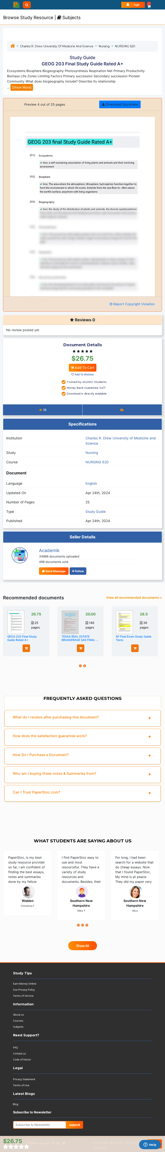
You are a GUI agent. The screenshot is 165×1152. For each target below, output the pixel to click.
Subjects (18, 1026)
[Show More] (22, 87)
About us (18, 1014)
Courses (18, 1020)
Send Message (55, 571)
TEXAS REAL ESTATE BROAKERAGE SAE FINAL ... (80, 638)
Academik (49, 550)
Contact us (19, 1053)
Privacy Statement (24, 1079)
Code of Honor (22, 1059)
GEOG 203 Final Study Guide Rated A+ (22, 638)
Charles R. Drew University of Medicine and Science (56, 46)
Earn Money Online (24, 983)
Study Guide (96, 512)
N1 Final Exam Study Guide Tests (133, 638)
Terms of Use (21, 1085)
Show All (82, 946)
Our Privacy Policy (24, 989)
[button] (149, 4)
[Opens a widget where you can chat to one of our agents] (150, 1145)
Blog (15, 1104)
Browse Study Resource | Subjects (42, 17)
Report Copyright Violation (133, 304)
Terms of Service (23, 995)
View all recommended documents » (134, 598)
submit (74, 1125)
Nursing (104, 46)
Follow (79, 571)
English (91, 483)
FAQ (15, 1047)
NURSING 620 (125, 46)
